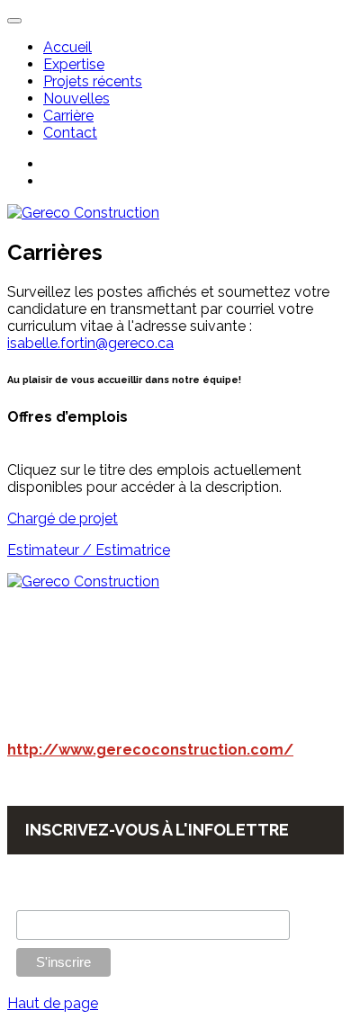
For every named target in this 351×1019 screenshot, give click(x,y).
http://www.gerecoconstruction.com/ (150, 749)
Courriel (38, 900)
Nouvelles (76, 98)
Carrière (68, 115)
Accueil (67, 47)
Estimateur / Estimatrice (88, 550)
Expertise (73, 64)
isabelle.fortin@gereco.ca (90, 343)
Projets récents (92, 81)
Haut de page (52, 1003)
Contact (70, 132)
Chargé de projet (62, 518)
